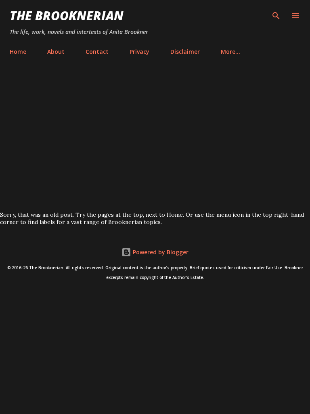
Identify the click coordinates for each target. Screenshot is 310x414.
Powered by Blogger (160, 252)
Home (18, 51)
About (56, 51)
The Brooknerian (67, 15)
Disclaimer (185, 51)
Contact (97, 51)
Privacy (139, 51)
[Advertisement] (155, 135)
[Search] (276, 14)
